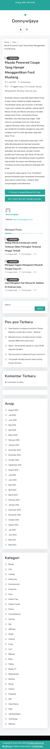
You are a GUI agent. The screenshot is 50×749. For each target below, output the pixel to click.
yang (35, 91)
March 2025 (13, 495)
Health (10, 634)
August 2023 (13, 525)
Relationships (13, 674)
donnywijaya (25, 82)
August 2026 (13, 410)
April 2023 (12, 545)
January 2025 (13, 505)
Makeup (11, 654)
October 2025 (13, 460)
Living (10, 644)
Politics (11, 664)
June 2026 (12, 420)
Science (11, 689)
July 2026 (12, 415)
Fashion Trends (14, 604)
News (10, 659)
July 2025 (12, 475)
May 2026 (12, 425)
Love (10, 649)
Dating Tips (12, 579)
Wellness (11, 724)
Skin (10, 699)
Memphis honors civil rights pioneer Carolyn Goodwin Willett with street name (25, 339)
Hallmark (11, 629)
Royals (11, 684)
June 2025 (12, 480)
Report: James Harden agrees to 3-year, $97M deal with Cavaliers (26, 347)
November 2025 (14, 455)
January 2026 (13, 445)
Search (7, 305)
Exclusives (12, 589)
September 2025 (14, 465)
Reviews (11, 679)
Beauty (11, 564)
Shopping (12, 694)
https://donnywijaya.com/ (23, 219)
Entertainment (14, 584)
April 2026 (12, 430)
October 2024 (13, 520)
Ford (26, 87)
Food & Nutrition (14, 614)
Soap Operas (13, 704)
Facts (10, 594)
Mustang (20, 91)
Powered (28, 91)
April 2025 (12, 490)
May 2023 (12, 540)
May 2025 (12, 485)
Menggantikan (10, 91)
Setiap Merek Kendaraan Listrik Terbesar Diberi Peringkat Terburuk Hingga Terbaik (23, 246)
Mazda (38, 87)
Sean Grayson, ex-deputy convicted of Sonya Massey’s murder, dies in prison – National (25, 330)
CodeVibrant (37, 746)
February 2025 (14, 500)
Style (10, 709)
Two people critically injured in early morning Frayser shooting (25, 361)
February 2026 (14, 440)
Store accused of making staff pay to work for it (26, 354)
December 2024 (14, 510)
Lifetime (11, 639)
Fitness (11, 609)
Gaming (11, 619)
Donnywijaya (25, 21)
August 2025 (13, 470)
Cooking (11, 574)
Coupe (21, 87)
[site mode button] (21, 29)
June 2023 (12, 535)
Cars (10, 569)
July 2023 (12, 530)
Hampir (32, 87)
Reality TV (12, 669)
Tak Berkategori (14, 714)
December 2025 (14, 450)
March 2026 (13, 435)
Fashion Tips (13, 599)
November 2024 (14, 515)
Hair (10, 624)
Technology (12, 719)
